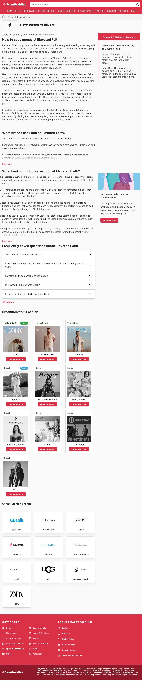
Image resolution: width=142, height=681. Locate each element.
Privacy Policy (68, 645)
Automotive (38, 654)
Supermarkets (31, 11)
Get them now (109, 220)
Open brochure (16, 359)
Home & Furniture (66, 11)
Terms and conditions (72, 656)
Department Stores (117, 11)
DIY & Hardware (86, 11)
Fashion (100, 11)
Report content (69, 650)
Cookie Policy (68, 639)
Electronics (47, 11)
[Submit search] (137, 4)
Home (10, 11)
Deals (18, 11)
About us (66, 633)
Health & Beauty (40, 643)
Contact (65, 628)
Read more (7, 164)
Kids (35, 649)
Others (9, 654)
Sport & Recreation (15, 649)
